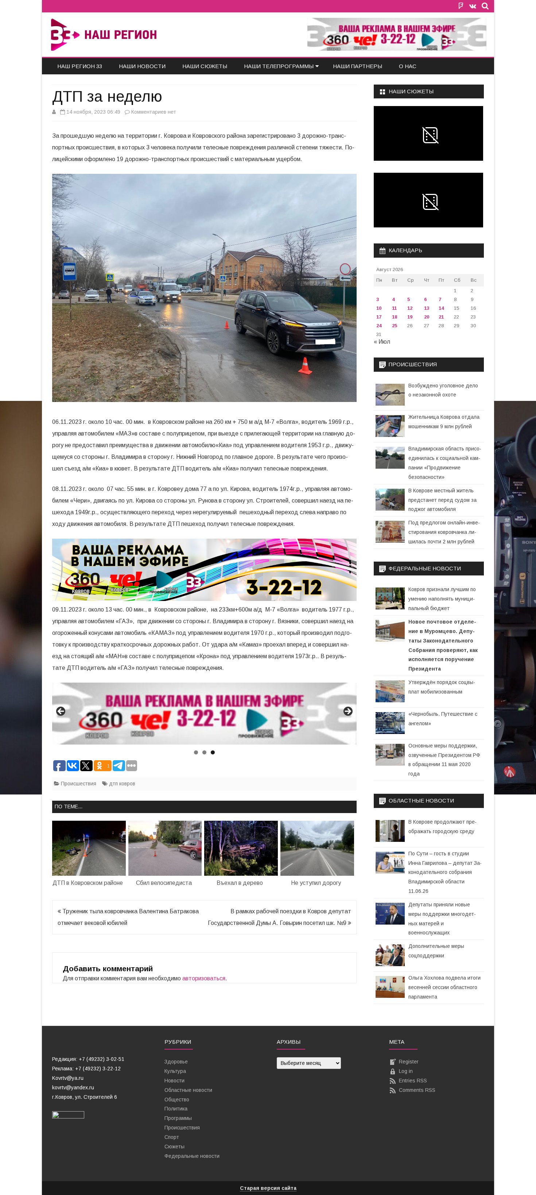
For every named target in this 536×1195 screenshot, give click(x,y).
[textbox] (99, 1078)
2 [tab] (204, 752)
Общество (176, 1099)
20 (426, 317)
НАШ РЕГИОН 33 (79, 66)
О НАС (407, 66)
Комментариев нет (153, 112)
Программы (178, 1118)
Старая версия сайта (268, 1188)
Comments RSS (417, 1090)
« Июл (382, 342)
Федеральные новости (192, 1156)
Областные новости (188, 1090)
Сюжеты (174, 1146)
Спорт (171, 1137)
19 (409, 317)
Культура (175, 1071)
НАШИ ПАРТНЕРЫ (357, 66)
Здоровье (176, 1062)
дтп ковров (122, 783)
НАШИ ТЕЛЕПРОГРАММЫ (279, 66)
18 (394, 317)
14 (441, 308)
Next (347, 711)
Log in (406, 1071)
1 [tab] (196, 752)
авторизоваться (203, 978)
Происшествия (78, 783)
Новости (174, 1080)
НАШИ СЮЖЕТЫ (204, 66)
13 (426, 308)
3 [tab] (213, 752)
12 (409, 308)
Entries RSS (413, 1080)
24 (378, 325)
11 (394, 308)
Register (409, 1062)
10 (378, 308)
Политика (175, 1109)
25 (394, 325)
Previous (61, 711)
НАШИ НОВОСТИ (142, 66)
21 (441, 317)
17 (378, 317)
